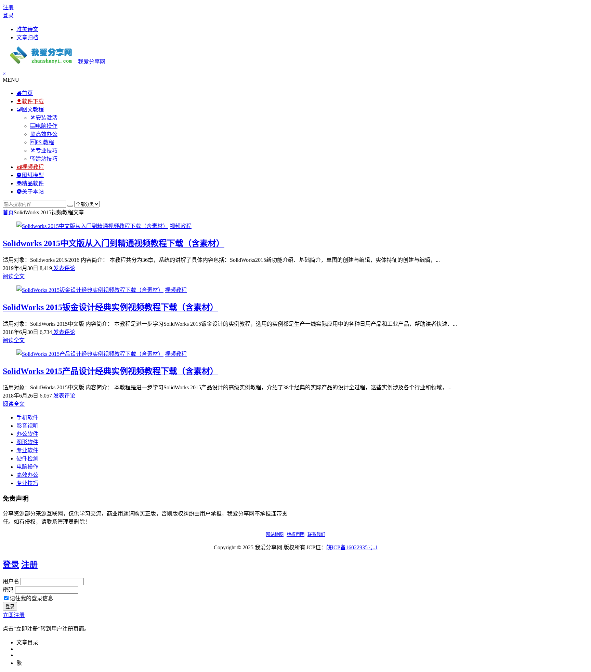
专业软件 (27, 450)
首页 (8, 212)
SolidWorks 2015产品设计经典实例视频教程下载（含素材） (110, 371)
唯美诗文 (27, 29)
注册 (8, 7)
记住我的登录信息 (31, 598)
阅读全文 (14, 276)
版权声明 (295, 534)
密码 (8, 590)
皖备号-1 (352, 547)
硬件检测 (27, 458)
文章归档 (27, 37)
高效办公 (27, 475)
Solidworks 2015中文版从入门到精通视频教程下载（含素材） (113, 243)
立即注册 (14, 615)
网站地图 (275, 534)
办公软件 (27, 434)
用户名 (11, 581)
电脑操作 (27, 467)
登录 (8, 15)
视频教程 (181, 226)
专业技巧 (27, 483)
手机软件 (27, 417)
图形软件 (27, 442)
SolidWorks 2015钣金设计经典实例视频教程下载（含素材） (110, 307)
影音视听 (27, 426)
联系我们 (316, 534)
